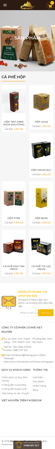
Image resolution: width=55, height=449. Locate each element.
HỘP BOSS (41, 218)
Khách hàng (39, 385)
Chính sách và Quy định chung (15, 379)
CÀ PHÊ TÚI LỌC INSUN (41, 267)
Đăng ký (45, 312)
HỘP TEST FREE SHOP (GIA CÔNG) (13, 123)
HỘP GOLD (41, 121)
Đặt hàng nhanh (31, 444)
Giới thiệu (38, 377)
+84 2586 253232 (22, 346)
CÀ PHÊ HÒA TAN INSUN (13, 267)
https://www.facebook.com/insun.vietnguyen (28, 361)
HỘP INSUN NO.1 (41, 169)
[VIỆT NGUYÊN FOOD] (27, 4)
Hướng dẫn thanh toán (14, 388)
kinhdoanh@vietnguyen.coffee (28, 355)
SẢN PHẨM (28, 38)
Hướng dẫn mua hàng (14, 384)
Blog (35, 389)
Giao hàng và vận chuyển (15, 393)
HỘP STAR (13, 218)
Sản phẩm (38, 381)
